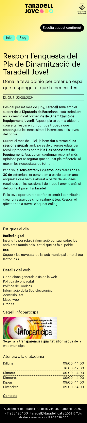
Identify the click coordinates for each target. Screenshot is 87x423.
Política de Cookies (17, 286)
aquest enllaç (47, 204)
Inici (9, 37)
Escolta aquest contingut (62, 27)
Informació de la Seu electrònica (28, 290)
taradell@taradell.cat (46, 413)
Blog (22, 37)
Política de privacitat (18, 281)
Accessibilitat (13, 295)
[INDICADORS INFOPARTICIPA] (30, 327)
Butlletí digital (13, 236)
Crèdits (8, 304)
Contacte (10, 395)
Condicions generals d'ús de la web (30, 277)
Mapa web (11, 299)
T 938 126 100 (17, 413)
